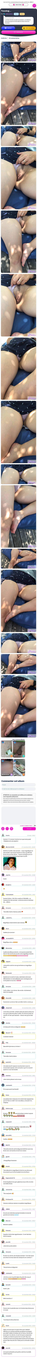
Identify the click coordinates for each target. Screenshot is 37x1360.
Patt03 (8, 1166)
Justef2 (8, 1304)
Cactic (8, 835)
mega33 (8, 961)
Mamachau (9, 948)
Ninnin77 (8, 1033)
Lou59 (7, 1263)
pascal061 (9, 1135)
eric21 (7, 1294)
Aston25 (8, 1284)
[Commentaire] (18, 816)
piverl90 (8, 1242)
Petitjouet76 (9, 1199)
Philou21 (8, 1230)
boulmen (8, 1075)
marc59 (8, 1348)
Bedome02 (9, 973)
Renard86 (8, 998)
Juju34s (8, 875)
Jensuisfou (9, 1189)
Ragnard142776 (10, 1178)
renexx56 (8, 1316)
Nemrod (8, 1220)
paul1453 (8, 1062)
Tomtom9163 (9, 894)
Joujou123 (9, 1122)
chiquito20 (9, 1008)
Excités (8, 1023)
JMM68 (8, 1209)
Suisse (22, 13)
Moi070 (8, 1145)
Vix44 (7, 1325)
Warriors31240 (10, 847)
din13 (7, 928)
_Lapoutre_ (9, 917)
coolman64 (9, 1273)
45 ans (16, 13)
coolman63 (9, 1085)
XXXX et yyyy (9, 1108)
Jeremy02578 (9, 938)
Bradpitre (8, 884)
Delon (7, 1095)
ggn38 (7, 1156)
